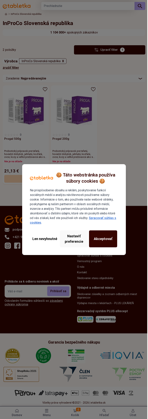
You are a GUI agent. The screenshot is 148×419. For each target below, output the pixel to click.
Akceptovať (103, 239)
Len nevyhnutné (44, 239)
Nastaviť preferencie (74, 238)
